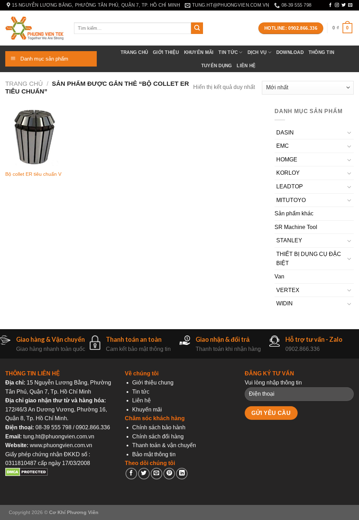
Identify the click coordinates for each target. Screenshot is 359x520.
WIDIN (284, 303)
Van (279, 276)
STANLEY (289, 240)
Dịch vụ (257, 52)
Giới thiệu (166, 52)
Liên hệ (246, 65)
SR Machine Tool (296, 227)
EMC (282, 146)
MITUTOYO (291, 200)
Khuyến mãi (199, 52)
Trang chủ (134, 52)
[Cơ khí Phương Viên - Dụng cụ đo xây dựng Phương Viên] (34, 28)
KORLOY (288, 173)
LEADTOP (289, 186)
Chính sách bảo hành (158, 427)
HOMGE (286, 159)
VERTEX (287, 290)
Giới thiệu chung (153, 383)
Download (290, 52)
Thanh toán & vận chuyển (164, 445)
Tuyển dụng (216, 65)
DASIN (285, 133)
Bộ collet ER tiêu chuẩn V (33, 174)
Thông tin (321, 52)
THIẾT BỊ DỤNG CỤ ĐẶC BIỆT (308, 258)
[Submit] (197, 28)
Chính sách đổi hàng (158, 436)
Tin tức (228, 52)
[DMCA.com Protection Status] (26, 474)
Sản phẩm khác (294, 213)
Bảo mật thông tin (154, 454)
